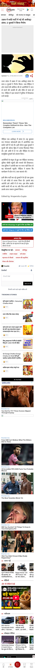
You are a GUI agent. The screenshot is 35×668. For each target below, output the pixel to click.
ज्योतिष (4, 254)
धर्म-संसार (23, 254)
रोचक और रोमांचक (8, 261)
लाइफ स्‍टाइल (13, 254)
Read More (9, 216)
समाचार (3, 15)
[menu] (3, 10)
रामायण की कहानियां (22, 257)
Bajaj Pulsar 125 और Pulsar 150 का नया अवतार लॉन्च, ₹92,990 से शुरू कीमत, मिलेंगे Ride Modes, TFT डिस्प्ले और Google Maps (21, 575)
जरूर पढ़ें (7, 560)
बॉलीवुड (11, 15)
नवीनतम (7, 613)
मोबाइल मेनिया (9, 633)
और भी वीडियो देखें (8, 584)
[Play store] (28, 10)
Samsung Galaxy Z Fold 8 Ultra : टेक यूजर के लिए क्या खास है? (7, 647)
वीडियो (6, 580)
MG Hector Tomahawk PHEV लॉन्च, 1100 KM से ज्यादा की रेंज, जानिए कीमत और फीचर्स (7, 627)
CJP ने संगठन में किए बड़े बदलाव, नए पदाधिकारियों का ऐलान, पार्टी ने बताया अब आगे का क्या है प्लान (7, 575)
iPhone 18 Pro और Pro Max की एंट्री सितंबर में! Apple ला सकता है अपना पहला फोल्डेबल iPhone (21, 647)
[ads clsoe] (33, 656)
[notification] (32, 10)
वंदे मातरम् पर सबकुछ (23, 15)
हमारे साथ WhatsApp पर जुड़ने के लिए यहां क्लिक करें (17, 225)
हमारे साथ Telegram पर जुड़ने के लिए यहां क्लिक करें (17, 230)
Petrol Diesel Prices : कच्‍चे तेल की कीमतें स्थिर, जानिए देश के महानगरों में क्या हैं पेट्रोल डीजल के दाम (16, 243)
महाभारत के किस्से (7, 257)
